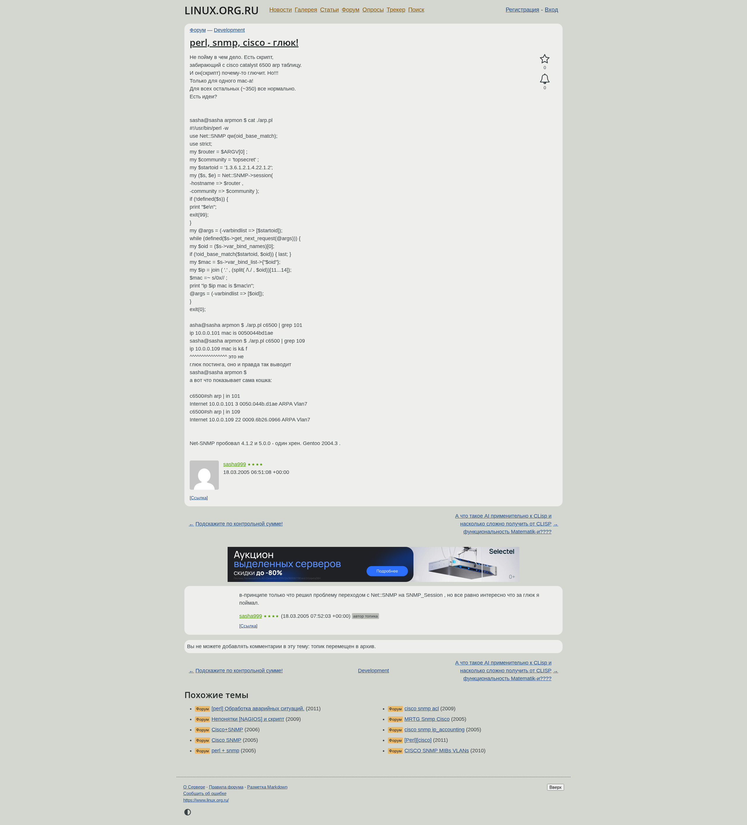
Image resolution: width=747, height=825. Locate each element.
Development (229, 30)
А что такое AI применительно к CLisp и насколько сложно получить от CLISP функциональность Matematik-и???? (503, 524)
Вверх (555, 787)
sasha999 (234, 464)
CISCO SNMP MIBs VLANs (436, 751)
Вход (551, 9)
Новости (280, 9)
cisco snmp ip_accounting (434, 729)
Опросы (373, 9)
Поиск (416, 9)
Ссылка (199, 497)
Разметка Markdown (267, 786)
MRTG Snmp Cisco (427, 719)
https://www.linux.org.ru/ (206, 800)
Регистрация (522, 9)
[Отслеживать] (544, 79)
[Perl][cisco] (418, 740)
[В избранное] (544, 59)
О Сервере (194, 786)
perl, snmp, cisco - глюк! (244, 42)
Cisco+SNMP (227, 729)
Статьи (329, 9)
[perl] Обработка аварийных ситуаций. (258, 708)
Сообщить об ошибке (204, 793)
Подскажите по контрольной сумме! (239, 524)
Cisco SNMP (226, 740)
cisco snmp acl (421, 708)
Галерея (306, 9)
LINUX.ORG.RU (221, 10)
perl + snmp (225, 751)
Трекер (396, 9)
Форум (350, 9)
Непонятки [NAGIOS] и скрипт (248, 719)
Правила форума (226, 786)
